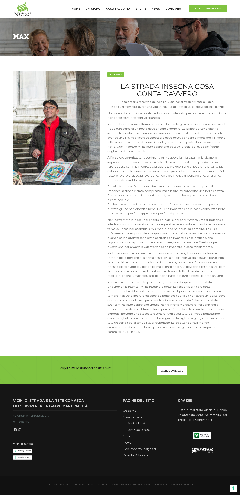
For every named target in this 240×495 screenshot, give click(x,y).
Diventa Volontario (136, 455)
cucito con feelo (75, 484)
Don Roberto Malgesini (139, 449)
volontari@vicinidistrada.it (31, 415)
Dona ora (173, 8)
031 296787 (21, 422)
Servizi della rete (138, 430)
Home (76, 8)
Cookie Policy (24, 457)
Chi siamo (93, 8)
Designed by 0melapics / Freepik (173, 484)
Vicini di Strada (137, 423)
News (156, 8)
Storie (141, 8)
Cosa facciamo (118, 8)
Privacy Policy (24, 450)
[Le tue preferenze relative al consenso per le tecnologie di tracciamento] (233, 488)
